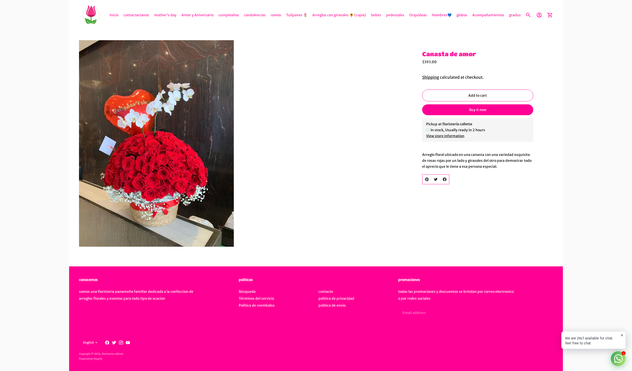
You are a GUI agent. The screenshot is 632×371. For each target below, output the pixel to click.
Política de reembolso (257, 305)
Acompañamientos (488, 15)
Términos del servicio (256, 298)
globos (461, 15)
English (88, 342)
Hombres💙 (442, 15)
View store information (445, 136)
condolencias (255, 15)
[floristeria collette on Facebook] (107, 342)
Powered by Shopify (90, 358)
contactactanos (136, 15)
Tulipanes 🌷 (296, 15)
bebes (376, 15)
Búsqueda (247, 291)
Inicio (114, 15)
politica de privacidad (336, 298)
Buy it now (477, 110)
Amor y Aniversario (197, 15)
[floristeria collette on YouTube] (127, 342)
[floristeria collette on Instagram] (120, 342)
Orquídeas (418, 15)
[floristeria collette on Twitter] (114, 342)
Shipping (430, 77)
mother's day (165, 15)
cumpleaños (228, 15)
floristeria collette (113, 353)
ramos (276, 15)
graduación (518, 15)
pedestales (395, 15)
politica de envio (332, 305)
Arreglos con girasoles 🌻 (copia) (339, 15)
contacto (325, 291)
